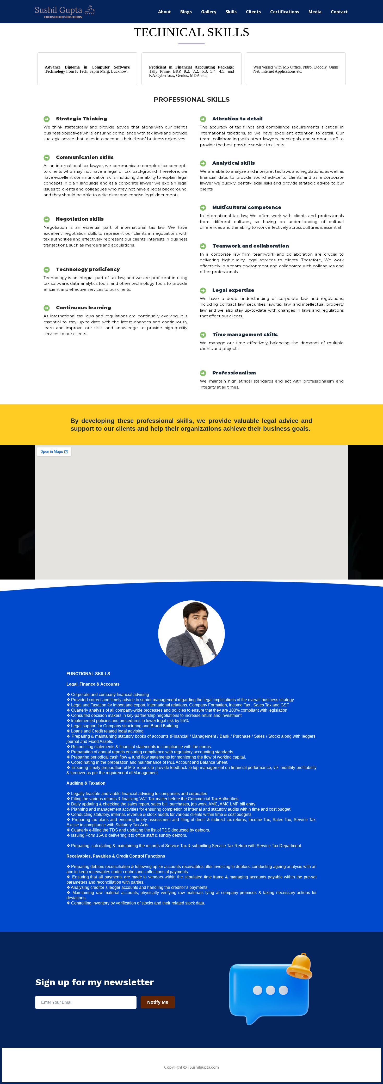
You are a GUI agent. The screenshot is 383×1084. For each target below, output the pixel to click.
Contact (339, 11)
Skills (231, 11)
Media (315, 11)
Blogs (186, 11)
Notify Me (157, 1002)
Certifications (284, 11)
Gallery (208, 11)
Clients (253, 11)
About (164, 11)
